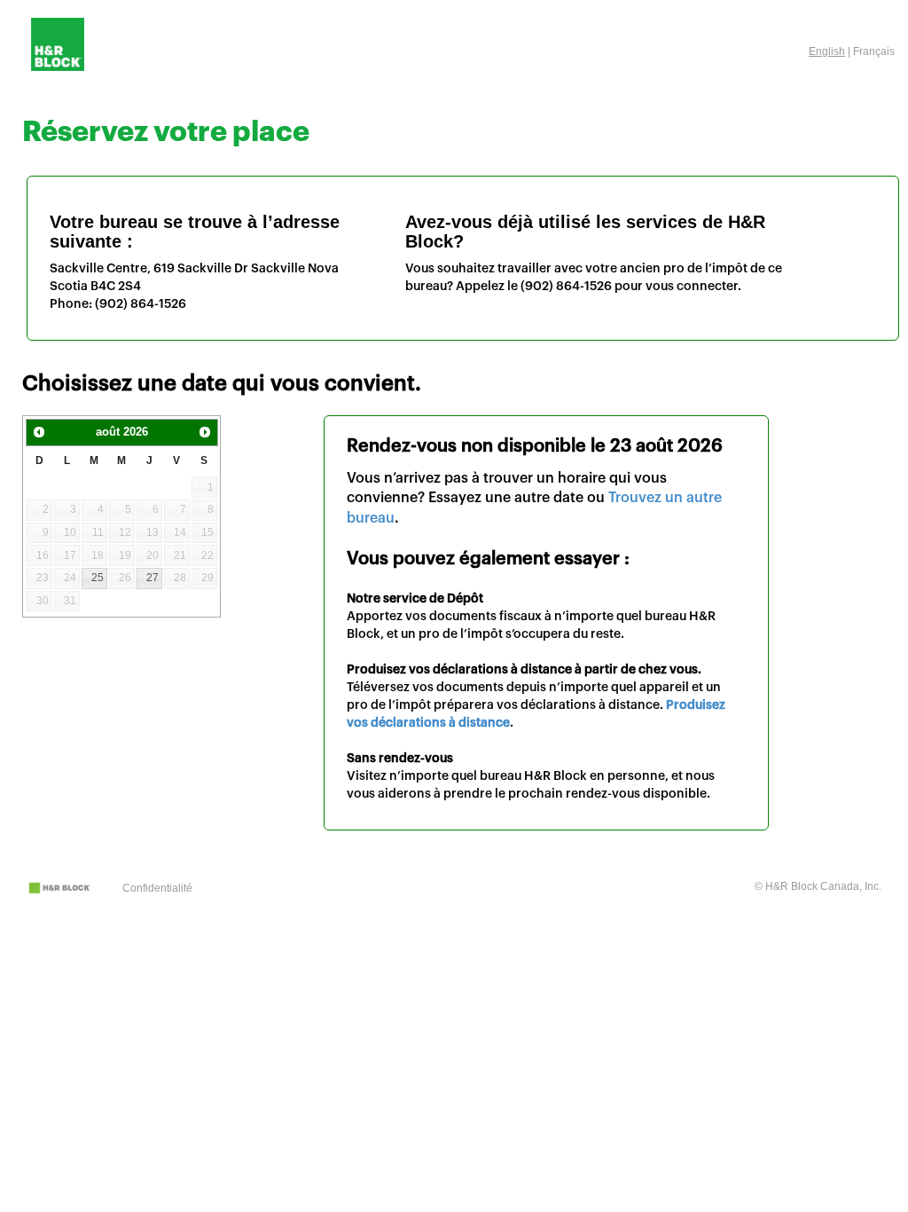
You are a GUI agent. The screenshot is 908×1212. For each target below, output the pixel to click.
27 (152, 577)
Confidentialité (157, 888)
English (827, 51)
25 (97, 577)
